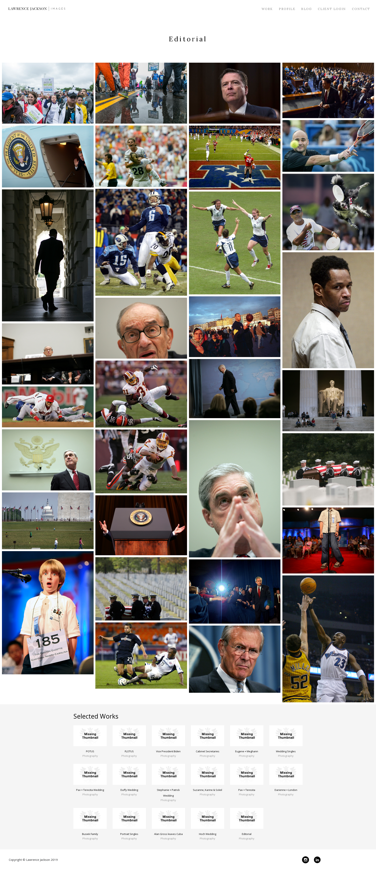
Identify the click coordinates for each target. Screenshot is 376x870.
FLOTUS (129, 751)
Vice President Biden (168, 751)
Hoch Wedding (207, 834)
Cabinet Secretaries (207, 751)
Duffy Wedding (129, 790)
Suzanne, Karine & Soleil (207, 790)
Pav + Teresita (246, 790)
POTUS (90, 751)
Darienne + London (286, 790)
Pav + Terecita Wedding (90, 790)
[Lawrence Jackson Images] (37, 9)
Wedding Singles (286, 751)
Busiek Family (90, 834)
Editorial (246, 834)
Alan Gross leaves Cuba (168, 834)
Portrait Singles (129, 834)
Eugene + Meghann (246, 751)
